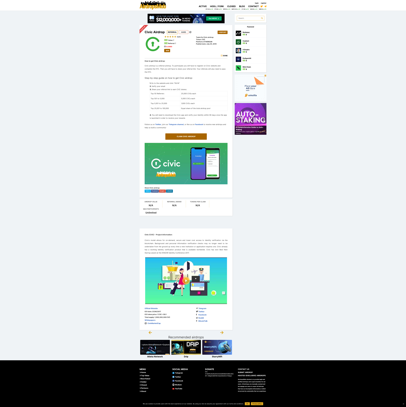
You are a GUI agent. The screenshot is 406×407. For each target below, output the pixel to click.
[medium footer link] (173, 384)
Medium (178, 385)
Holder (144, 382)
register (263, 3)
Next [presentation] (263, 119)
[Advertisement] (186, 222)
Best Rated (145, 379)
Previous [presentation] (237, 119)
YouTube (178, 389)
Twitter (158, 124)
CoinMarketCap (154, 323)
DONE (225, 56)
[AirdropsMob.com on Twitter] (261, 6)
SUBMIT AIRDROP (245, 372)
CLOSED (231, 6)
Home (143, 372)
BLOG (242, 6)
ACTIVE (203, 6)
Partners (144, 388)
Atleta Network (155, 356)
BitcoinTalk (202, 321)
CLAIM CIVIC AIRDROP (186, 136)
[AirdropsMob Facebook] (173, 380)
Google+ (162, 191)
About (143, 391)
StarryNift (217, 356)
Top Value (145, 375)
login (257, 3)
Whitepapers (150, 320)
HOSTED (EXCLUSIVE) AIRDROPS (252, 375)
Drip (186, 356)
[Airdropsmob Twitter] (173, 377)
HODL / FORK (217, 6)
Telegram (202, 308)
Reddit (201, 318)
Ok (247, 404)
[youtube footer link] (173, 388)
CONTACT (253, 6)
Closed (144, 385)
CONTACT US (243, 369)
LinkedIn (169, 191)
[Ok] (403, 404)
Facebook (199, 124)
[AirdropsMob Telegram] (173, 372)
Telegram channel (176, 124)
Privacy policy (257, 404)
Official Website (151, 308)
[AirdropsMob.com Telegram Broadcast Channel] (265, 6)
